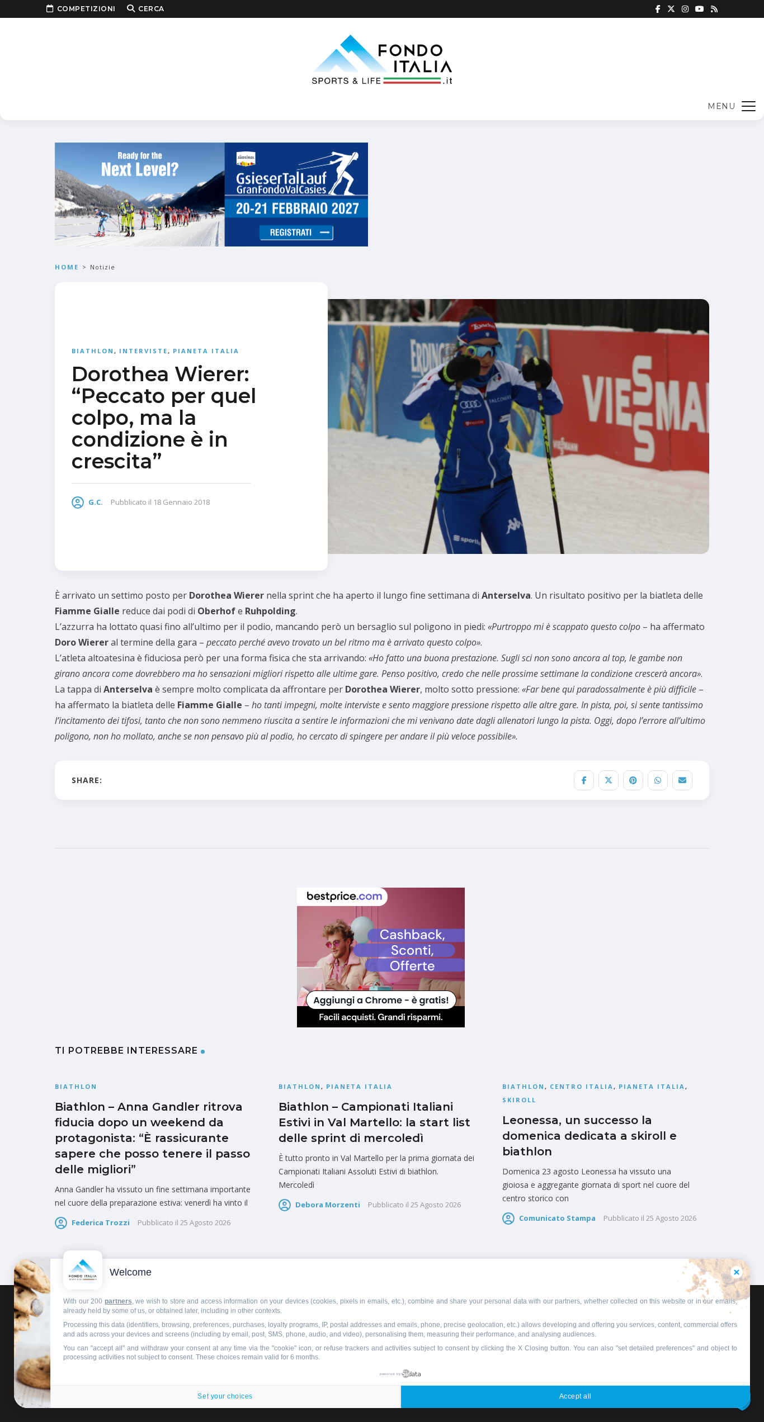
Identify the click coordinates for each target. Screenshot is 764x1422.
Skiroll (519, 1100)
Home (67, 267)
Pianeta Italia (206, 351)
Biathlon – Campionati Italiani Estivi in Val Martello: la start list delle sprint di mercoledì (374, 1122)
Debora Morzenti (327, 1205)
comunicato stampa (557, 1218)
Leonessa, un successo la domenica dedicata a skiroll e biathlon (589, 1135)
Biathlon (93, 351)
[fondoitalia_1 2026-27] (211, 193)
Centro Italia (582, 1086)
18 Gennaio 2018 (181, 502)
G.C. (95, 502)
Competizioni (86, 8)
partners (118, 1301)
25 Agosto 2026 (205, 1222)
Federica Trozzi (101, 1222)
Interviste (143, 351)
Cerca (151, 8)
